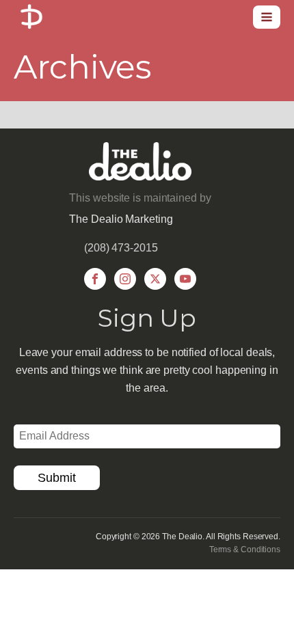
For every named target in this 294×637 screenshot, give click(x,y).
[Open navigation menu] (267, 17)
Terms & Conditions (244, 549)
